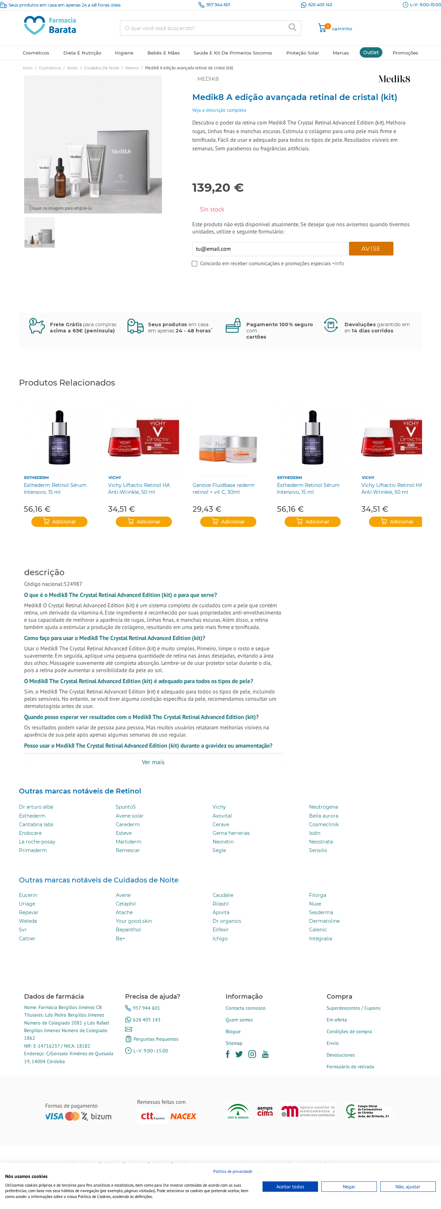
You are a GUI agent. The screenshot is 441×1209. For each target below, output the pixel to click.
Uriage (27, 904)
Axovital (222, 816)
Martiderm (129, 842)
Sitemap (234, 1043)
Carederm (128, 824)
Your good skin (134, 921)
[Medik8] (361, 79)
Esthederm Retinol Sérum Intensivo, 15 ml (55, 488)
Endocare (30, 833)
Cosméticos (50, 68)
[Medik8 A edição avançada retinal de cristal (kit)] (39, 232)
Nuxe (315, 904)
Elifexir (221, 930)
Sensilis (318, 850)
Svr (23, 930)
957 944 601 (218, 4)
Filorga (317, 895)
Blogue (233, 1031)
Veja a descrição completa (219, 110)
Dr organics (227, 921)
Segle (219, 850)
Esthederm (36, 477)
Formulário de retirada (350, 1066)
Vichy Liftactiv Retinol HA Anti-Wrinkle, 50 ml (139, 488)
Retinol (132, 68)
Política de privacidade (232, 1171)
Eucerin (28, 895)
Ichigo (220, 939)
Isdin (314, 833)
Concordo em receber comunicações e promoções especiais (266, 263)
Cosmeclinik (324, 824)
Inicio (28, 68)
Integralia (320, 939)
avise (371, 248)
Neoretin (223, 842)
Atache (124, 912)
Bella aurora (323, 816)
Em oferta (337, 1020)
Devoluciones (341, 1055)
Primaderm (33, 850)
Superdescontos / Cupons (353, 1008)
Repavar (29, 912)
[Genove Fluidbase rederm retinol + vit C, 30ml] (228, 437)
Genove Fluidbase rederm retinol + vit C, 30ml (224, 488)
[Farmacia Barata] (50, 24)
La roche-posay (37, 842)
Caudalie (223, 895)
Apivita (221, 912)
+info (338, 263)
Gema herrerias (231, 833)
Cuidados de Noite (101, 68)
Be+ (120, 939)
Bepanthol (128, 930)
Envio (333, 1043)
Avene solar (130, 816)
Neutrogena (323, 807)
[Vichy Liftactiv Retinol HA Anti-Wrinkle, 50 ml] (143, 437)
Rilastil (221, 904)
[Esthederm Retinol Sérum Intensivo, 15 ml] (59, 437)
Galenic (318, 930)
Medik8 (208, 79)
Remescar (128, 850)
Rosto (72, 68)
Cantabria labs (36, 824)
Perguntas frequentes (156, 1039)
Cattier (27, 939)
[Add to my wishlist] (179, 81)
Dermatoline (324, 921)
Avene (123, 895)
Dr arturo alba (36, 807)
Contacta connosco (246, 1008)
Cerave (221, 824)
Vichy (115, 477)
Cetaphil (126, 904)
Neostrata (321, 842)
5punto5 (126, 807)
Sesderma (321, 912)
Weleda (28, 921)
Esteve (124, 833)
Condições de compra (349, 1031)
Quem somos (239, 1020)
